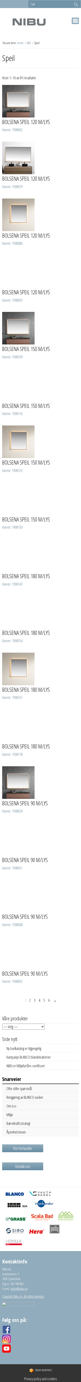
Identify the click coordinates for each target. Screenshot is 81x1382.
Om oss (11, 1106)
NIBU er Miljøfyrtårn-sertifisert (25, 1065)
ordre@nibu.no (19, 1288)
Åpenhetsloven (16, 1132)
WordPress (43, 1370)
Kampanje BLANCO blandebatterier (28, 1057)
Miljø (9, 1114)
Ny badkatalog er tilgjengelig (23, 1048)
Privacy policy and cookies (40, 1378)
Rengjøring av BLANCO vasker (24, 1097)
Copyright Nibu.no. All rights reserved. (23, 1296)
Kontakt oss (22, 1166)
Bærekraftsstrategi (18, 1123)
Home (20, 43)
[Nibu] (29, 22)
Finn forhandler (22, 1148)
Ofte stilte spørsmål (19, 1088)
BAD (29, 43)
